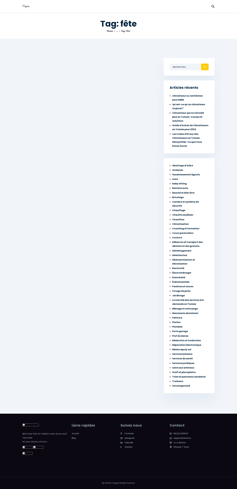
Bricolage (178, 197)
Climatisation (180, 224)
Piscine (176, 322)
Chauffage (178, 210)
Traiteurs (177, 381)
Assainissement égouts (186, 174)
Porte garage (180, 331)
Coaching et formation (185, 228)
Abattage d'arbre (182, 165)
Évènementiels (180, 282)
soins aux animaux (183, 367)
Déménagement (181, 250)
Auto (175, 179)
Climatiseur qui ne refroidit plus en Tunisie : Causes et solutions (188, 116)
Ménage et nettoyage (185, 308)
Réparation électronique (186, 345)
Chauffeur (178, 219)
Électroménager (181, 272)
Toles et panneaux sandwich (189, 376)
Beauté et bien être (183, 192)
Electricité (178, 268)
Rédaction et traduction (186, 340)
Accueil (75, 433)
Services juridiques (183, 363)
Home (110, 31)
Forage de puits (181, 291)
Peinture (177, 317)
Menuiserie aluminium (185, 313)
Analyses (177, 170)
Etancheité (178, 277)
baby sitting (179, 183)
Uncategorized (181, 385)
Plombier (177, 326)
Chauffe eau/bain (182, 214)
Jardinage (178, 295)
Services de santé (182, 358)
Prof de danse (180, 336)
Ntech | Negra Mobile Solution (120, 482)
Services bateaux (182, 354)
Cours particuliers (182, 233)
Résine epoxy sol (181, 349)
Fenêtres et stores (182, 286)
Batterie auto (180, 188)
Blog (74, 438)
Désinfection (179, 255)
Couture (177, 237)
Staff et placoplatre (184, 372)
